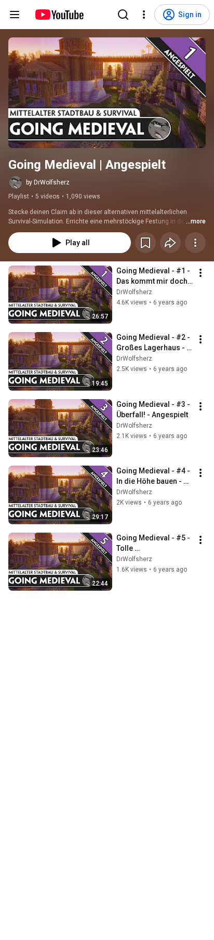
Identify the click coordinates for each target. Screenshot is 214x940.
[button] (107, 92)
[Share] (170, 242)
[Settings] (144, 14)
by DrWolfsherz (48, 182)
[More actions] (195, 242)
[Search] (123, 14)
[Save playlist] (145, 242)
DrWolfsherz (134, 292)
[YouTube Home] (59, 14)
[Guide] (14, 14)
